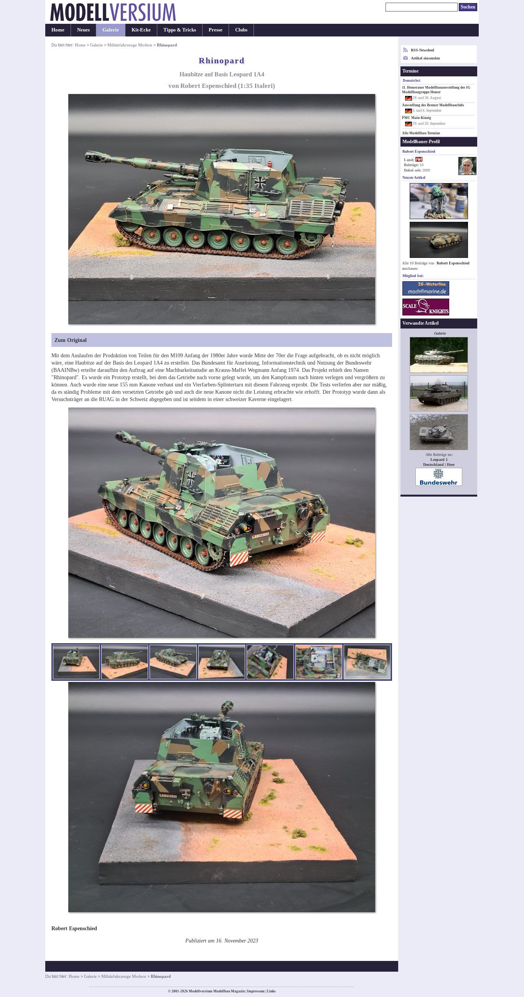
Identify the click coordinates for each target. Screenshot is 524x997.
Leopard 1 (439, 459)
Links (271, 991)
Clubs (241, 30)
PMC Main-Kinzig (416, 118)
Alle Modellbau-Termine (421, 133)
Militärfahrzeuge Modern (129, 45)
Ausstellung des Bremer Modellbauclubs (433, 105)
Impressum (256, 991)
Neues (83, 30)
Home (57, 30)
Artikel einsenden (425, 58)
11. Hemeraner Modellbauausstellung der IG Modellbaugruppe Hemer (436, 90)
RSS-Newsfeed (422, 50)
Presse (215, 30)
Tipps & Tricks (179, 30)
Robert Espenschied (453, 263)
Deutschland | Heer (439, 464)
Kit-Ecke (141, 30)
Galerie (110, 30)
